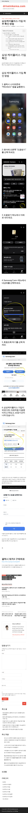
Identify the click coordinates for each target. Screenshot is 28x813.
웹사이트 (4, 685)
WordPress (9, 811)
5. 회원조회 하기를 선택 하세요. (14, 44)
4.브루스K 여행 (6, 791)
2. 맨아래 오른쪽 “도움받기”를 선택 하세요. (16, 38)
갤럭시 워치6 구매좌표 (15, 49)
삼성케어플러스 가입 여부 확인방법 (9, 577)
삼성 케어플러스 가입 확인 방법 (12, 34)
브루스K (13, 26)
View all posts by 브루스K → (18, 635)
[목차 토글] (23, 31)
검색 (3, 701)
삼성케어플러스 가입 (17, 575)
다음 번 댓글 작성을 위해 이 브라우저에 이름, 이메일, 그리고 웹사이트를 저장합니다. (14, 694)
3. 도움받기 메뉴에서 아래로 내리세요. (15, 40)
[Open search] (24, 13)
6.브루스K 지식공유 (15, 18)
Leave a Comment (20, 26)
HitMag (16, 811)
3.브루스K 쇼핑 (6, 789)
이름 (3, 672)
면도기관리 (7, 742)
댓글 (3, 653)
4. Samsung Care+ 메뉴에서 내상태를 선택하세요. (16, 42)
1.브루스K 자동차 (7, 784)
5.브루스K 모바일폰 (8, 18)
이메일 (4, 678)
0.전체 (3, 18)
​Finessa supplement (16, 752)
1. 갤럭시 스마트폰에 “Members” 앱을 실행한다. (16, 37)
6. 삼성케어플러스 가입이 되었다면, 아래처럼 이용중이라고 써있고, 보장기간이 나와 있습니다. (16, 47)
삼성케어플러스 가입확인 (7, 579)
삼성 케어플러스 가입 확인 (9, 33)
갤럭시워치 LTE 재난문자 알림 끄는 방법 (13, 729)
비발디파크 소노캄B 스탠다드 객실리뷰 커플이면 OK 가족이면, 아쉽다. (13, 603)
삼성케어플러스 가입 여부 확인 (8, 576)
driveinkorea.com (14, 6)
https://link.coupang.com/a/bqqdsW (11, 561)
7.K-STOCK (5, 799)
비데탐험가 (15, 747)
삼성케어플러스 (9, 575)
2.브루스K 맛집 (6, 786)
